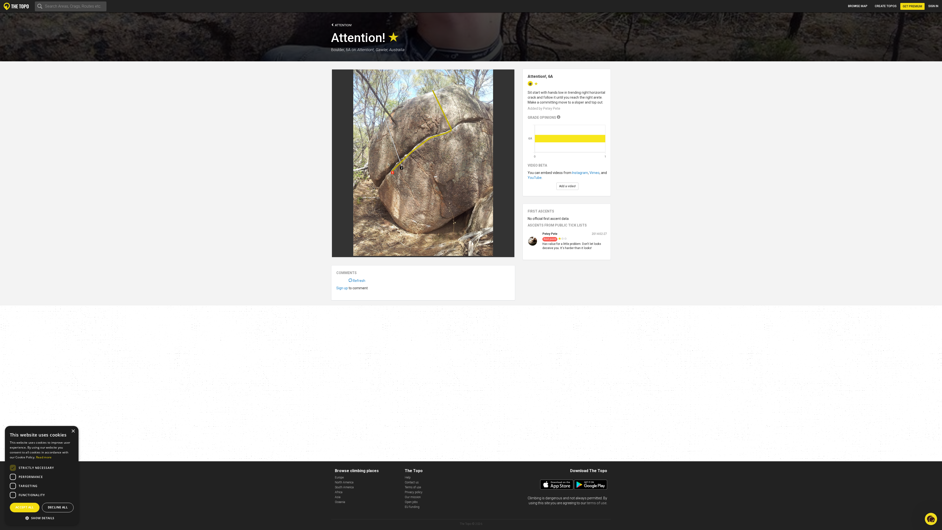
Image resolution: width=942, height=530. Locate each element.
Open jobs (411, 502)
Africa (338, 492)
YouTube (535, 178)
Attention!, (365, 49)
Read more (44, 457)
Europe (339, 477)
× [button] (73, 431)
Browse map (857, 6)
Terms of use (413, 487)
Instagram (580, 173)
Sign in (933, 6)
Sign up (342, 288)
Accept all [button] (24, 507)
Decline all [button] (58, 507)
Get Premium (912, 6)
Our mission (413, 497)
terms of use (596, 503)
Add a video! (567, 186)
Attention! (343, 25)
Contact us (412, 482)
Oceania (340, 502)
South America (344, 487)
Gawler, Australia (389, 49)
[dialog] (41, 475)
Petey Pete (549, 234)
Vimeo (594, 173)
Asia (337, 497)
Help (408, 477)
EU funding (412, 507)
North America (344, 482)
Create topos (886, 6)
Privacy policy (413, 492)
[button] (42, 518)
